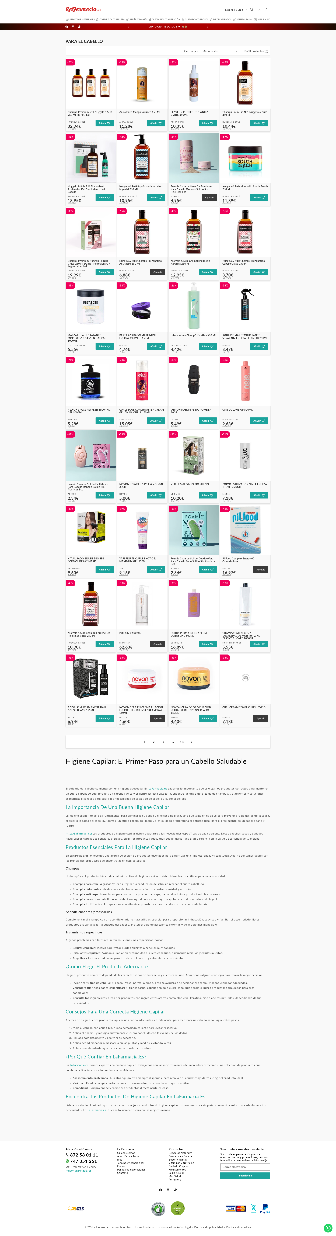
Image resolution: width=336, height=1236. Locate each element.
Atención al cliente (128, 1156)
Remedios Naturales (82, 19)
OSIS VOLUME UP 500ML (237, 409)
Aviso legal (184, 1227)
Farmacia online (120, 1227)
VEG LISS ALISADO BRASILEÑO (190, 484)
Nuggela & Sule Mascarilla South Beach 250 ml (245, 188)
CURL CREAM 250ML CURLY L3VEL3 (244, 707)
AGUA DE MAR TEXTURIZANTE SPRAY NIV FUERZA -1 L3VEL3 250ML (245, 336)
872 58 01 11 (84, 1154)
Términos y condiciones (131, 1162)
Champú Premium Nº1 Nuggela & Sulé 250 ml (244, 113)
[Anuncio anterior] (128, 26)
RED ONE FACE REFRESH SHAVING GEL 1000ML (89, 411)
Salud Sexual (244, 19)
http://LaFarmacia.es (79, 833)
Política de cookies (238, 1227)
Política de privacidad (208, 1227)
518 (182, 741)
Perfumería (175, 1179)
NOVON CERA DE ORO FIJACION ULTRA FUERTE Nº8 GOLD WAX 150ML (191, 710)
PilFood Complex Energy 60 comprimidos (238, 560)
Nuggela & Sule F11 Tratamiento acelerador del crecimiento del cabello (86, 189)
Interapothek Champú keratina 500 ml (193, 335)
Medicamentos (222, 19)
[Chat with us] (328, 1228)
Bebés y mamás (139, 19)
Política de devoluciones (131, 1169)
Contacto (122, 1172)
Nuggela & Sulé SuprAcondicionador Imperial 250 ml (140, 188)
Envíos (121, 1166)
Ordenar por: (191, 51)
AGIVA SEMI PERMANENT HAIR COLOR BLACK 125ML (87, 708)
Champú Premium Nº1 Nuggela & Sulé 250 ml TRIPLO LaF (90, 113)
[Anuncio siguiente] (208, 26)
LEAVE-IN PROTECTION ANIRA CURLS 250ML (189, 113)
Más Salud (264, 19)
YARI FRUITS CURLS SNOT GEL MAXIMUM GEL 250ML (137, 560)
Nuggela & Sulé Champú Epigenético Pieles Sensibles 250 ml (89, 634)
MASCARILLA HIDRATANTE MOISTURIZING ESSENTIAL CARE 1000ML (88, 338)
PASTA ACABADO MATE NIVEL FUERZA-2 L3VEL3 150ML (138, 336)
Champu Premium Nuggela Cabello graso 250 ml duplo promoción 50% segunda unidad (89, 263)
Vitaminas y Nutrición (166, 19)
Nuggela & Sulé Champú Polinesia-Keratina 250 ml (191, 262)
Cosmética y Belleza (112, 19)
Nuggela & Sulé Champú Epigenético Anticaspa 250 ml (140, 262)
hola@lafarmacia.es (79, 1170)
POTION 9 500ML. (130, 633)
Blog (119, 1159)
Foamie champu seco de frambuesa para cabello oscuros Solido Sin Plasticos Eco (192, 189)
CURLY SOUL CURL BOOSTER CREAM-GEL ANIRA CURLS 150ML (142, 411)
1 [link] (144, 741)
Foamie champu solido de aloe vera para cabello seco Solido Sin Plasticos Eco (193, 561)
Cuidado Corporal (197, 19)
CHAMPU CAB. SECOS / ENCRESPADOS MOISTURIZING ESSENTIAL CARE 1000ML (241, 636)
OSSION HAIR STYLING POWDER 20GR (191, 411)
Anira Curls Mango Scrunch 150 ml (139, 112)
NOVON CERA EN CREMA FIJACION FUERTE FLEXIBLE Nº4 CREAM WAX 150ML (141, 710)
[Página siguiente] (191, 742)
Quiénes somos (126, 1152)
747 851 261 (83, 1161)
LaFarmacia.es (128, 1057)
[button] (252, 9)
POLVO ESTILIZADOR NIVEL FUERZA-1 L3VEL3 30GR (245, 485)
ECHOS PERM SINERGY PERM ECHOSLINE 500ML (189, 634)
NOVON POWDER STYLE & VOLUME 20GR (141, 485)
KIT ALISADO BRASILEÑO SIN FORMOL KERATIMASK (86, 560)
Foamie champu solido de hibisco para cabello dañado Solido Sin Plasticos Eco (88, 487)
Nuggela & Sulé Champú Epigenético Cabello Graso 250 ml (243, 262)
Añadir (102, 123)
